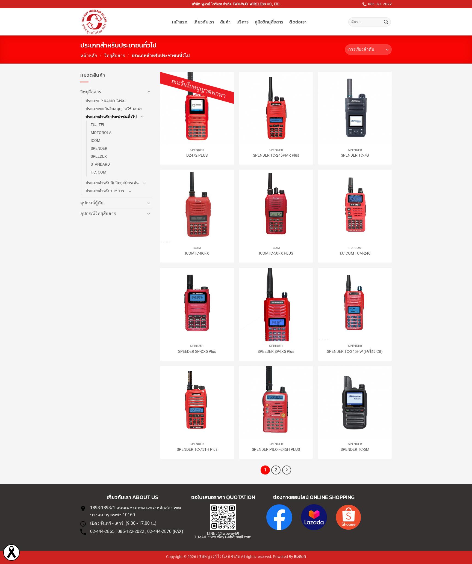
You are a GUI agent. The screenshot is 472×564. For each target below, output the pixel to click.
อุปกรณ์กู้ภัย (91, 202)
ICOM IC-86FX (197, 253)
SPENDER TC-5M (355, 449)
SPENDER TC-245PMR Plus (276, 155)
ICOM (95, 140)
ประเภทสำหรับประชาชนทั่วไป (111, 117)
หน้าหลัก (88, 55)
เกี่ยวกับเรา (203, 22)
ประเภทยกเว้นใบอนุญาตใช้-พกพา (113, 109)
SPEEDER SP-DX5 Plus (197, 351)
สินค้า (225, 22)
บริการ (243, 22)
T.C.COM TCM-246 (354, 253)
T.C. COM (98, 172)
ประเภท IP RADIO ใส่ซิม (105, 101)
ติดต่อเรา (297, 22)
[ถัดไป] (286, 470)
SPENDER (99, 148)
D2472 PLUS (197, 155)
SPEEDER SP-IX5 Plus (276, 351)
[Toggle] (149, 92)
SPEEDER (99, 156)
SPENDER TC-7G (355, 155)
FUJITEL (98, 125)
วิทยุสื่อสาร (114, 55)
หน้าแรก (179, 22)
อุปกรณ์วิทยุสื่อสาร (98, 213)
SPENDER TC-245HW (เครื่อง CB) (355, 351)
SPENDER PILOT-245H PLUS (276, 449)
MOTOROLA (101, 132)
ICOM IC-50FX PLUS (276, 253)
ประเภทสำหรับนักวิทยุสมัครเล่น (112, 183)
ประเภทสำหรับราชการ (104, 191)
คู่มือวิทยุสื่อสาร (269, 22)
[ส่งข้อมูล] (386, 22)
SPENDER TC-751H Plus (197, 449)
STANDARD (100, 164)
